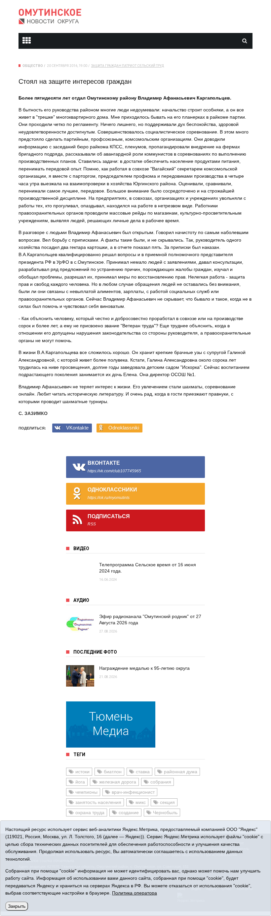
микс (141, 802)
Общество (32, 66)
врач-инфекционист (133, 792)
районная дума (180, 771)
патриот (129, 66)
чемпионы (86, 792)
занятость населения (98, 802)
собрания (160, 781)
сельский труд (150, 66)
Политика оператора (134, 893)
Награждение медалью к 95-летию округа (144, 668)
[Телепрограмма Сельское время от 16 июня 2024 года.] (80, 572)
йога (80, 781)
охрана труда (89, 812)
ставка (143, 771)
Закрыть (16, 906)
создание (129, 812)
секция (167, 802)
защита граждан (106, 66)
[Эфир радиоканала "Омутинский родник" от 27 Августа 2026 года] (80, 624)
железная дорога (117, 781)
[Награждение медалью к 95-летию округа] (80, 676)
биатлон (113, 771)
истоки (82, 771)
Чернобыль (165, 812)
